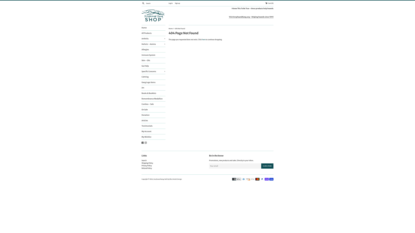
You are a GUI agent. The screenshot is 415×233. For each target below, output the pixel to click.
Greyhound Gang (158, 179)
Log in (171, 3)
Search (144, 160)
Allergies (145, 49)
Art (143, 88)
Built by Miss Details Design (173, 179)
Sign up (177, 3)
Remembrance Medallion (152, 99)
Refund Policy (147, 168)
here (203, 40)
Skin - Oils (146, 60)
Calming (145, 77)
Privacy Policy (147, 166)
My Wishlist (146, 137)
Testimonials (147, 126)
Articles (145, 120)
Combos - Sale (148, 104)
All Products (147, 33)
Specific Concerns (153, 71)
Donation (145, 115)
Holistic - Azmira (153, 44)
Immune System (148, 55)
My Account (146, 131)
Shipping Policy (147, 163)
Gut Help (145, 66)
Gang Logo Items (149, 82)
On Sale (145, 110)
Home (144, 28)
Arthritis (153, 39)
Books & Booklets (149, 93)
